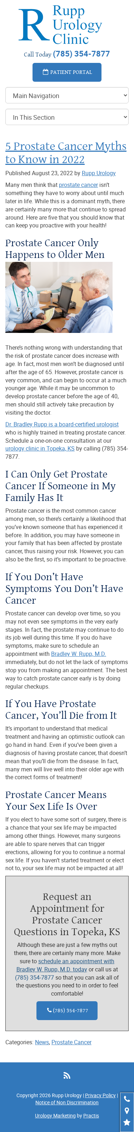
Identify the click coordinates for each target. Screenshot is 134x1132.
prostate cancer (78, 185)
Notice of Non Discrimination (67, 1102)
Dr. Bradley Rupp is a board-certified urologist (62, 424)
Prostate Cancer (71, 1042)
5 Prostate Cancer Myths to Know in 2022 (65, 152)
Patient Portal (70, 72)
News (42, 1042)
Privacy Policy (100, 1095)
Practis (91, 1115)
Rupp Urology (99, 173)
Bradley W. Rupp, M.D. (78, 654)
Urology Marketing (55, 1115)
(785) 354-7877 (34, 977)
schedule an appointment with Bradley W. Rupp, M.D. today (65, 965)
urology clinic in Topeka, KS (40, 448)
